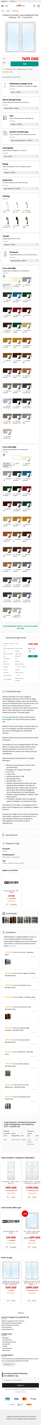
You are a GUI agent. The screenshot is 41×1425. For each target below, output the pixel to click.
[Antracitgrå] (7, 294)
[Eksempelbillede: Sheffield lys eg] (9, 433)
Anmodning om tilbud (9, 1342)
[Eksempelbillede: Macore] (19, 372)
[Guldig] (26, 220)
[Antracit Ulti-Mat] (26, 400)
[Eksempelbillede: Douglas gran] (29, 342)
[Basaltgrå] (17, 385)
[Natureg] (7, 518)
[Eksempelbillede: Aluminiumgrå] (9, 403)
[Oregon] (17, 339)
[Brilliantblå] (17, 294)
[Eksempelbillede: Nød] (29, 357)
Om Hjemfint (6, 1344)
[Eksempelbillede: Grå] (29, 281)
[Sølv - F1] (17, 204)
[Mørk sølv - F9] (7, 220)
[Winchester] (26, 370)
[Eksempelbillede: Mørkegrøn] (29, 296)
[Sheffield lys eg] (7, 430)
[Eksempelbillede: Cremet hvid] (19, 281)
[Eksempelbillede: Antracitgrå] (9, 296)
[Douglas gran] (26, 339)
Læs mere (12, 946)
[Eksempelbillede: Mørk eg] (9, 372)
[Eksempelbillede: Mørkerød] (19, 312)
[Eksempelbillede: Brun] (29, 312)
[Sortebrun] (7, 309)
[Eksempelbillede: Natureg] (29, 327)
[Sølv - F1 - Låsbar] (26, 204)
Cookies (4, 1346)
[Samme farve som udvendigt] (7, 458)
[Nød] (7, 549)
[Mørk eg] (7, 370)
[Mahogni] (17, 355)
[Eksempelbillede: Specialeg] (9, 342)
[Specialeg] (7, 339)
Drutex (4, 851)
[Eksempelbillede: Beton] (29, 418)
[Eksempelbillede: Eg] (9, 357)
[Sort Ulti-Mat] (17, 400)
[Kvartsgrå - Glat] (7, 415)
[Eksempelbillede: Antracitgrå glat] (29, 387)
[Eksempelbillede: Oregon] (19, 342)
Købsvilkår (5, 1338)
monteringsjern (7, 719)
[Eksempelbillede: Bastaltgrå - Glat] (29, 596)
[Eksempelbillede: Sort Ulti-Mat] (19, 403)
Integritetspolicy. (20, 1392)
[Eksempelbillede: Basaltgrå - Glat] (19, 418)
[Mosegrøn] (17, 324)
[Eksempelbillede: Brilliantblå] (19, 296)
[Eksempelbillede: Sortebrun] (9, 312)
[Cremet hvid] (17, 279)
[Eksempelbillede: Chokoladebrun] (9, 327)
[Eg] (7, 355)
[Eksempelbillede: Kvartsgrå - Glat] (9, 418)
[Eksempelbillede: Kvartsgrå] (9, 387)
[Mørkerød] (17, 309)
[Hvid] (7, 204)
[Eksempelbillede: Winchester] (29, 372)
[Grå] (26, 279)
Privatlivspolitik (7, 1348)
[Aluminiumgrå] (7, 400)
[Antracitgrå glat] (7, 579)
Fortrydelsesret (7, 1340)
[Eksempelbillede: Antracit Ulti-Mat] (29, 403)
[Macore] (17, 370)
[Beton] (7, 609)
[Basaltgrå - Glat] (17, 415)
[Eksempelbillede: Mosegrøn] (19, 327)
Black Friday (6, 1350)
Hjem (2, 11)
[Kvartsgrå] (7, 385)
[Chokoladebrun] (7, 324)
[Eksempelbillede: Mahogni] (19, 357)
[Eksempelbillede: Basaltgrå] (19, 387)
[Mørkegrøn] (7, 488)
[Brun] (17, 220)
